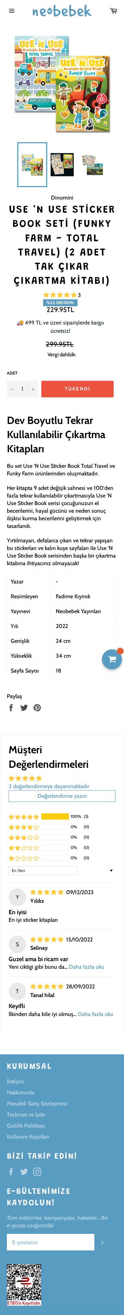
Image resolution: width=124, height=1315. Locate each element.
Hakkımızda (20, 1092)
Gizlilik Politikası (26, 1125)
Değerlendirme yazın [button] (62, 796)
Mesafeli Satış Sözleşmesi (37, 1103)
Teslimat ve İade (26, 1114)
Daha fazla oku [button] (86, 967)
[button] (60, 295)
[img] (47, 892)
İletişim (15, 1081)
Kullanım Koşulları (28, 1136)
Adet (12, 373)
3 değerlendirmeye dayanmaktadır (49, 786)
